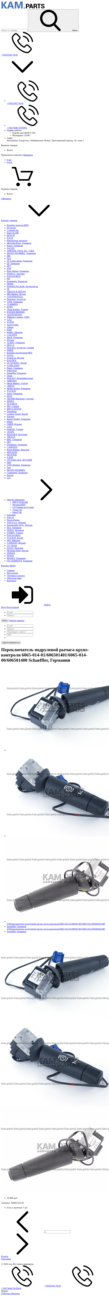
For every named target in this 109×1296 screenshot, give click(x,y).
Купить (4, 1256)
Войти (47, 605)
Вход (3, 607)
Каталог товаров (9, 220)
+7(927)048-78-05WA (17, 128)
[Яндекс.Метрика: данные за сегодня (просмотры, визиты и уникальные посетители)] (10, 1293)
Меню (12, 565)
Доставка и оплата (16, 575)
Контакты (11, 580)
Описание (6, 1259)
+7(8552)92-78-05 (9, 55)
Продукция (12, 573)
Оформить (28, 155)
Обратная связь (14, 578)
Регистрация (13, 607)
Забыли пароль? (17, 620)
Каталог (5, 565)
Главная (10, 570)
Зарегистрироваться (11, 643)
